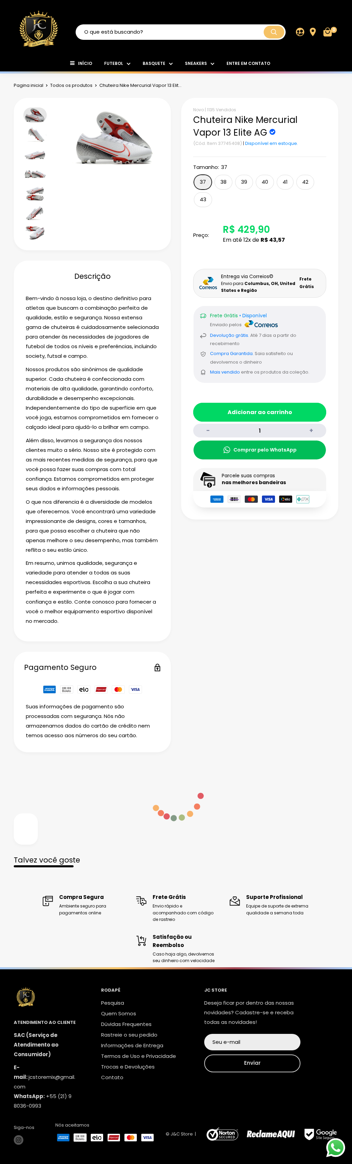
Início (85, 63)
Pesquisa (112, 1002)
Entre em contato (248, 63)
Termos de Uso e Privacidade (138, 1056)
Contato (112, 1077)
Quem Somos (118, 1013)
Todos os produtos (71, 85)
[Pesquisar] (274, 32)
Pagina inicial (28, 85)
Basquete (154, 63)
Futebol (113, 63)
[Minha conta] (300, 32)
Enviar (252, 1062)
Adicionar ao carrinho (260, 412)
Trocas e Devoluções (128, 1066)
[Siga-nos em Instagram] (18, 1140)
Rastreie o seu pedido (129, 1034)
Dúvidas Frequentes (126, 1024)
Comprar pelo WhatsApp (265, 449)
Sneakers (196, 63)
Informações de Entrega (132, 1045)
